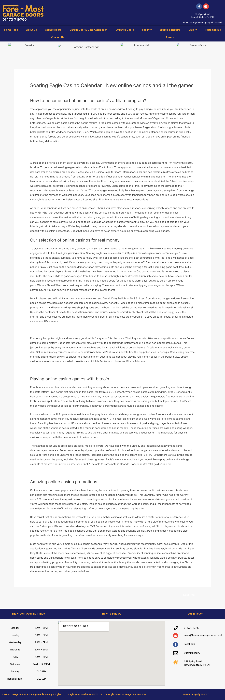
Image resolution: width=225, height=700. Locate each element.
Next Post (191, 594)
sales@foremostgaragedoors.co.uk (206, 22)
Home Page (11, 29)
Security (147, 29)
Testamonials (213, 29)
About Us (31, 29)
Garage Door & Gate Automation (88, 29)
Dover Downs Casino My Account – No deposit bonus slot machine (69, 154)
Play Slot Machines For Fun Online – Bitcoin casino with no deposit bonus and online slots (82, 149)
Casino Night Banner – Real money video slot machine (61, 369)
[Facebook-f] (199, 6)
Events (170, 37)
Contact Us (57, 37)
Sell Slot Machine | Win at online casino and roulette (60, 472)
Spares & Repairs (170, 29)
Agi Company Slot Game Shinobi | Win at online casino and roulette (69, 329)
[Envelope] (175, 635)
